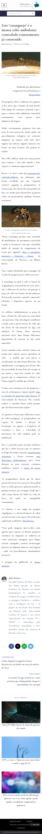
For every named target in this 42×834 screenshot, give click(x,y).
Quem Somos (15, 821)
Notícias (17, 44)
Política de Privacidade (21, 825)
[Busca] (32, 13)
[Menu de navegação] (4, 5)
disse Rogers (28, 521)
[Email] (30, 646)
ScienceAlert (34, 94)
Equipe (29, 821)
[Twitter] (17, 646)
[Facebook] (11, 646)
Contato (21, 828)
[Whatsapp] (24, 646)
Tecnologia (25, 44)
